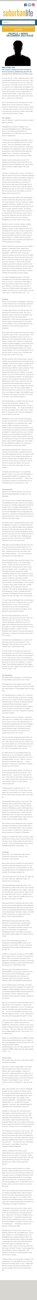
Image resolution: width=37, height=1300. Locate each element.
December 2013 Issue (19, 35)
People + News (18, 33)
